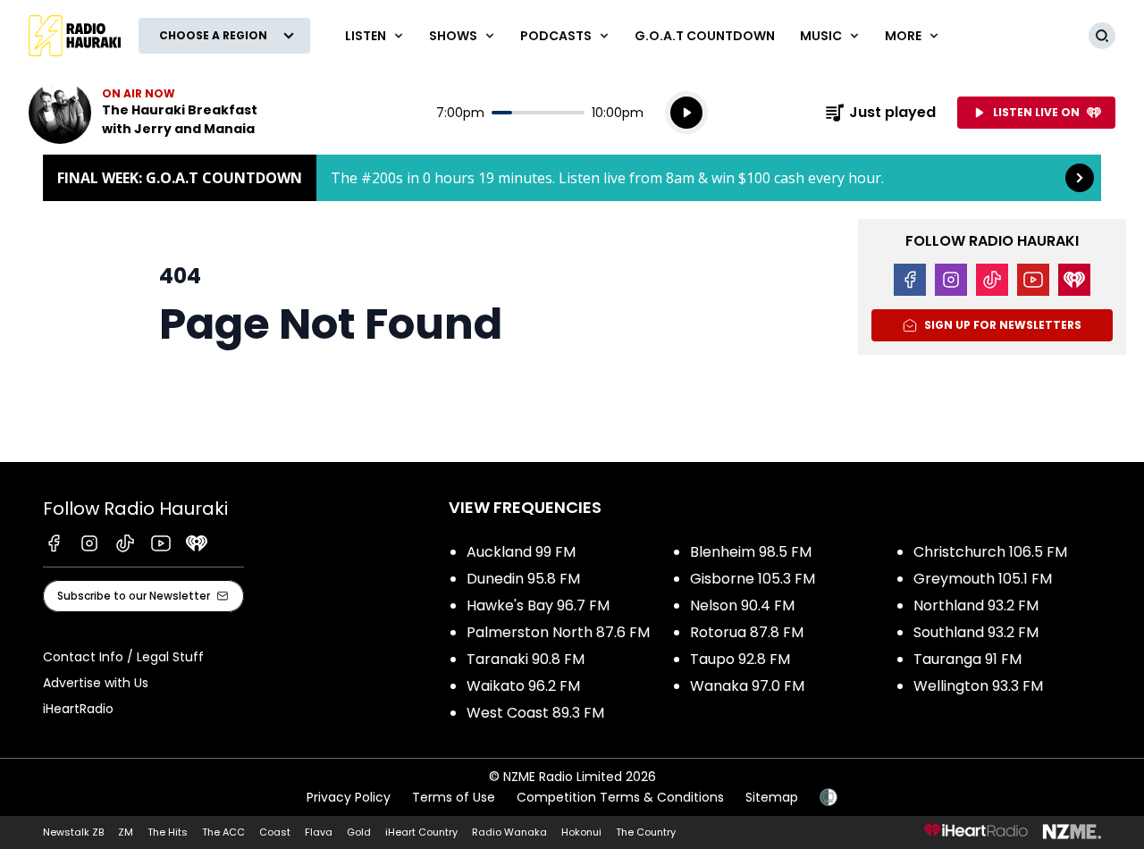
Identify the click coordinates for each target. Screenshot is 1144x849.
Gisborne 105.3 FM (752, 578)
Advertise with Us (95, 683)
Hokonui (581, 832)
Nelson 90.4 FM (742, 605)
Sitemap (771, 797)
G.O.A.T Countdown (705, 36)
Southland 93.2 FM (976, 632)
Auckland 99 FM (521, 552)
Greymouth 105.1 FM (982, 578)
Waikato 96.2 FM (523, 686)
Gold (359, 832)
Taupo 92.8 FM (740, 659)
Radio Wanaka (509, 832)
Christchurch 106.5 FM (990, 552)
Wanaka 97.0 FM (747, 686)
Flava (318, 832)
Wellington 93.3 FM (978, 686)
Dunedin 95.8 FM (523, 578)
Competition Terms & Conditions (620, 797)
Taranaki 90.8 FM (526, 659)
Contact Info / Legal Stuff (123, 657)
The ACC (223, 832)
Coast (274, 832)
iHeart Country (421, 832)
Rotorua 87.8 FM (746, 632)
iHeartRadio (78, 709)
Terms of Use (453, 797)
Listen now (143, 112)
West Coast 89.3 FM (535, 712)
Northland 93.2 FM (976, 605)
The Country (646, 832)
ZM (125, 832)
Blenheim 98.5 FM (751, 552)
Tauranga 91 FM (967, 659)
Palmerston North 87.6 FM (558, 632)
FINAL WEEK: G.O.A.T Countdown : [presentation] (572, 178)
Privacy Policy (349, 797)
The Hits (167, 832)
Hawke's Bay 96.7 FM (538, 605)
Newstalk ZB (73, 832)
